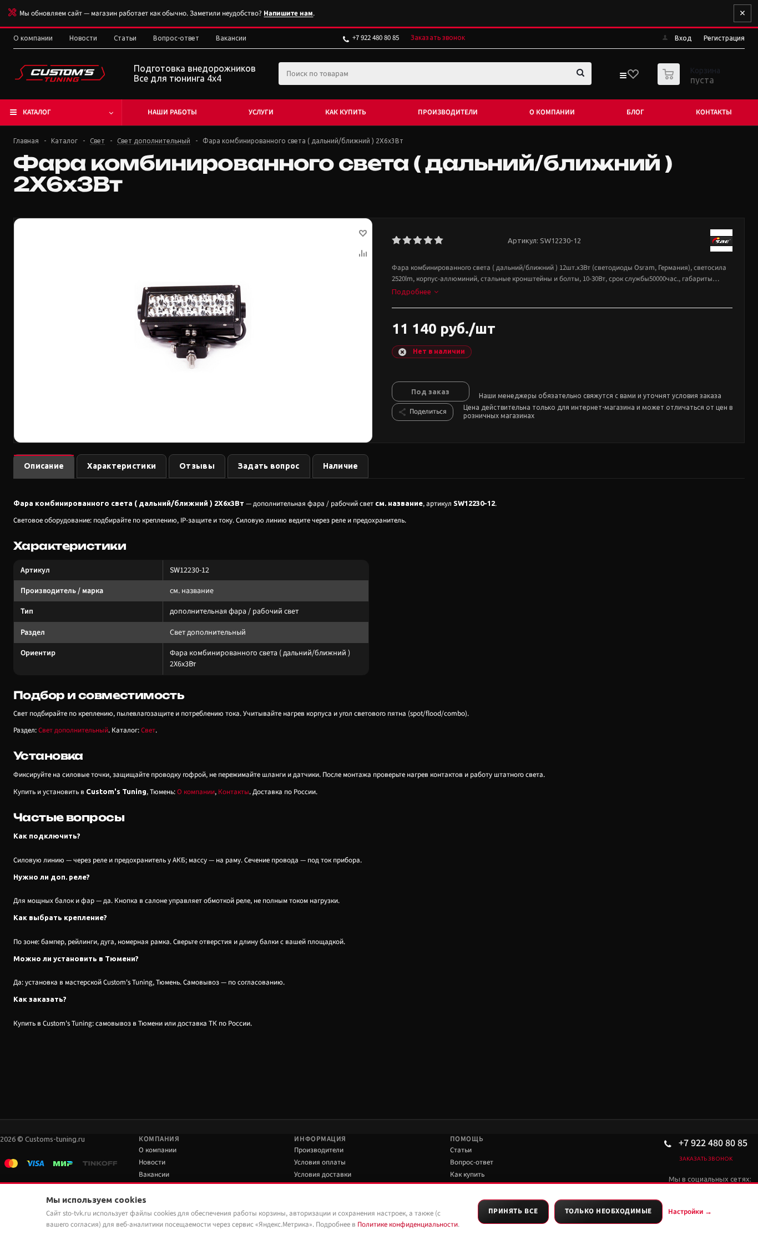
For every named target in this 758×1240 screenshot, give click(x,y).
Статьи (461, 1150)
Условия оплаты (320, 1162)
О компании (552, 112)
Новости (152, 1162)
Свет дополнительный (73, 730)
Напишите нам (288, 13)
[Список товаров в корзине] (690, 81)
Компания (159, 1139)
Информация (320, 1139)
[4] (428, 240)
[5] (439, 240)
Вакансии (154, 1174)
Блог (635, 112)
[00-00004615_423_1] (193, 326)
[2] (407, 240)
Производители (448, 112)
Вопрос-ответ (471, 1162)
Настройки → (690, 1212)
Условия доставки (322, 1174)
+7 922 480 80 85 (375, 38)
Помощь (466, 1139)
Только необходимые (608, 1211)
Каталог (37, 112)
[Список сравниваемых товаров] (622, 77)
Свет (148, 730)
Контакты (714, 112)
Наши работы (172, 112)
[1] (397, 240)
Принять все (513, 1211)
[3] (418, 240)
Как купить (345, 112)
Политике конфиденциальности (407, 1224)
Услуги (261, 112)
